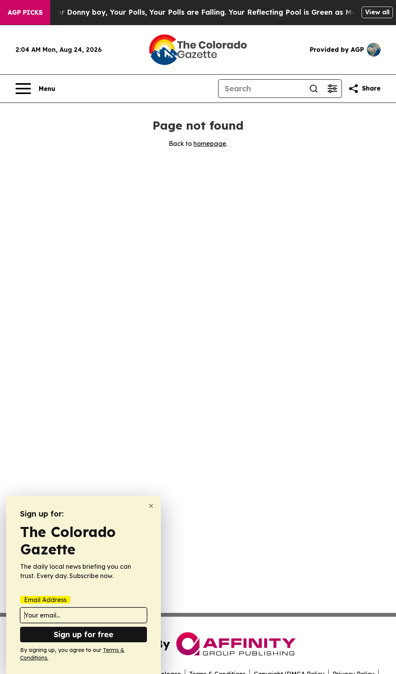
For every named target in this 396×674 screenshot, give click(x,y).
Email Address (45, 600)
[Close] (151, 506)
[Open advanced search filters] (332, 89)
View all (377, 12)
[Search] (313, 89)
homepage (209, 143)
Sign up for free (83, 634)
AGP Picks (25, 12)
